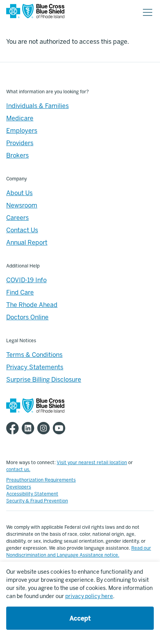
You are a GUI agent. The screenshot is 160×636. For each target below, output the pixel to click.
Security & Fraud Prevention (37, 501)
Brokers (17, 155)
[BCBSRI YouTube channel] (60, 428)
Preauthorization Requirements (41, 480)
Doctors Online (27, 317)
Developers (18, 487)
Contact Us (22, 230)
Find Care (20, 292)
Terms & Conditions (34, 354)
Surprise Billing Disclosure (43, 379)
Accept (80, 618)
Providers (19, 143)
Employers (21, 130)
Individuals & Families (37, 106)
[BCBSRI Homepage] (35, 12)
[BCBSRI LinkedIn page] (29, 428)
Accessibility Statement (32, 494)
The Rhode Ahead (31, 305)
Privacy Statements (34, 367)
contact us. (18, 469)
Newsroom (21, 205)
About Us (19, 193)
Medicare (19, 118)
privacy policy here (89, 596)
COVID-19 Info (26, 280)
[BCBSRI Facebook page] (14, 428)
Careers (17, 217)
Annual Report (26, 242)
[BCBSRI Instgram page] (45, 428)
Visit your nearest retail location (92, 462)
